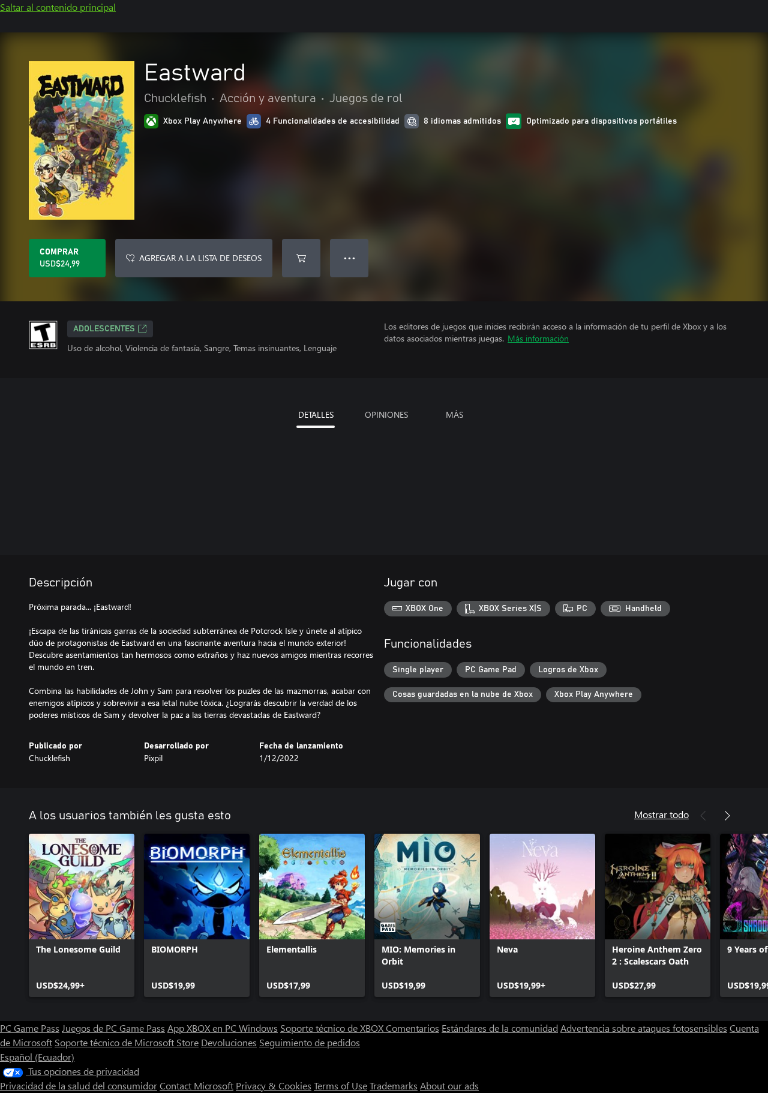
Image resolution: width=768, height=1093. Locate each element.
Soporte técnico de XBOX (333, 1028)
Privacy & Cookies (273, 1085)
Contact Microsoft (196, 1085)
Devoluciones (229, 1042)
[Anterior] (703, 815)
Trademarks (394, 1085)
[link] (81, 915)
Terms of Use (340, 1085)
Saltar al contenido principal (58, 7)
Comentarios (412, 1028)
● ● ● (349, 257)
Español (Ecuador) (37, 1056)
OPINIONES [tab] (386, 414)
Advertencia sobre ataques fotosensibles (643, 1028)
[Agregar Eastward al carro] (301, 258)
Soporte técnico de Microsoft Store (127, 1042)
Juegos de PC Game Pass (113, 1028)
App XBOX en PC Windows (222, 1028)
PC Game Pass (29, 1028)
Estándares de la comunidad (500, 1028)
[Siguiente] (727, 815)
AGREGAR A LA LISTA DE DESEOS (200, 257)
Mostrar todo (661, 814)
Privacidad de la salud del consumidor (78, 1085)
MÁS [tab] (454, 414)
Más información (538, 338)
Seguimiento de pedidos (309, 1042)
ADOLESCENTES (104, 329)
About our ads (449, 1085)
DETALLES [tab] (316, 414)
